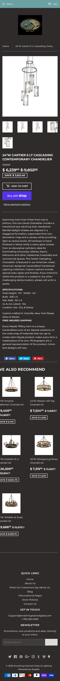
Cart (55, 4)
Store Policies (30, 599)
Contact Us (30, 603)
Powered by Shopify (29, 669)
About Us (30, 583)
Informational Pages (30, 595)
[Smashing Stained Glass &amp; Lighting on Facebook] (15, 657)
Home (5, 46)
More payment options (17, 204)
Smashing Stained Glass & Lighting (33, 665)
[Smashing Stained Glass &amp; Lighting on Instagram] (33, 657)
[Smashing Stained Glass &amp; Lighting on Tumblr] (38, 657)
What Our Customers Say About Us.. (30, 587)
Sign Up (51, 642)
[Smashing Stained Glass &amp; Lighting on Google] (27, 657)
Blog (30, 591)
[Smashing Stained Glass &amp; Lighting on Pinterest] (21, 657)
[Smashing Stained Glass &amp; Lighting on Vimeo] (44, 657)
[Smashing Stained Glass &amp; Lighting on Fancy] (49, 657)
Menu (9, 4)
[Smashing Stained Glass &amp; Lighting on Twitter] (10, 657)
